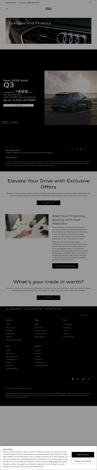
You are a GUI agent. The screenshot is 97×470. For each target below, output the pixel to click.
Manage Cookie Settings (83, 461)
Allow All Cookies (83, 454)
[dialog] (48, 458)
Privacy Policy (53, 462)
